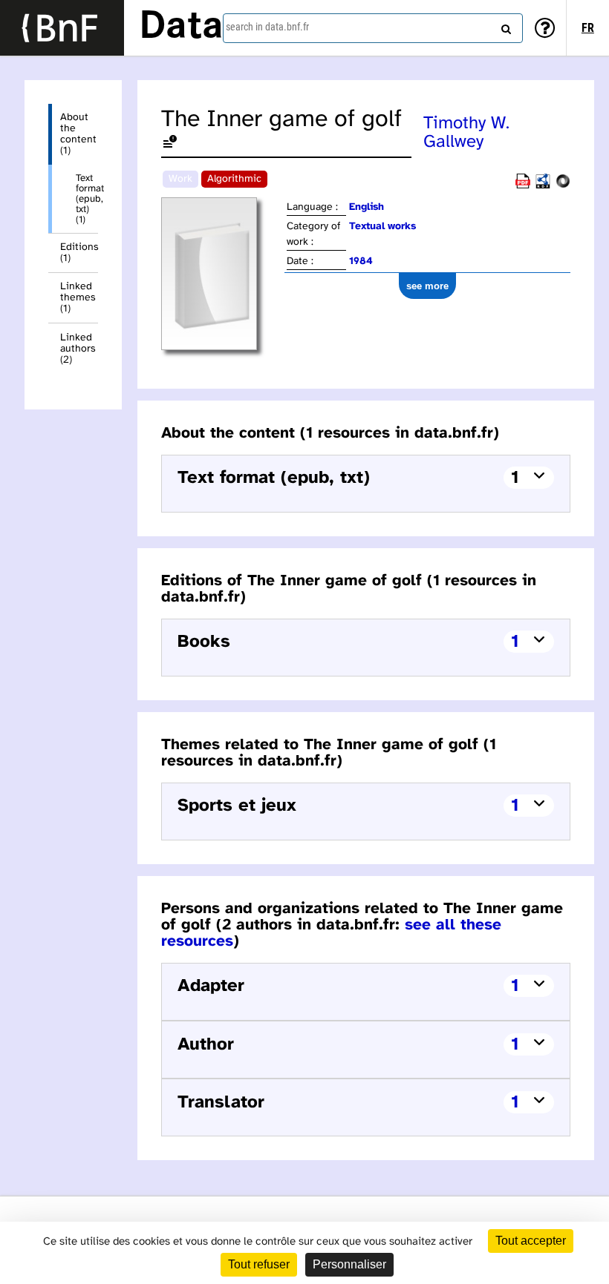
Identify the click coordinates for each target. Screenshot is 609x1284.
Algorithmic (234, 179)
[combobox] (373, 28)
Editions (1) (79, 253)
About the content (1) (78, 134)
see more (427, 286)
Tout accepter (530, 1240)
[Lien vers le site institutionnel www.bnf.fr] (62, 28)
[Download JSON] (563, 185)
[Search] (504, 26)
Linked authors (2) (78, 349)
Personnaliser (349, 1264)
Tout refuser (259, 1264)
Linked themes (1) (78, 298)
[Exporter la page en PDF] (522, 185)
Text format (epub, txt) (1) (87, 199)
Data (181, 27)
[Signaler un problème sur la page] (170, 144)
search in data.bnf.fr (267, 27)
